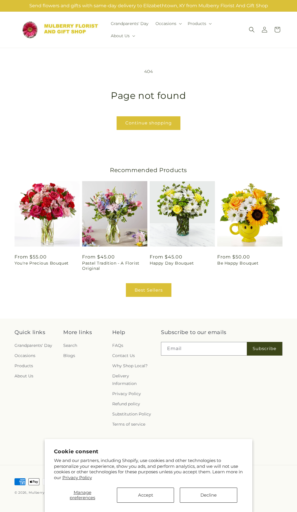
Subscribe (264, 348)
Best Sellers (149, 290)
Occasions (25, 355)
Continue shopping (148, 123)
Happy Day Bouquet (172, 263)
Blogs (69, 355)
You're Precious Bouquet (42, 263)
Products (24, 365)
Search (70, 345)
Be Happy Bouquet (238, 263)
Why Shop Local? (130, 365)
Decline (208, 495)
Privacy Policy (77, 477)
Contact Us (123, 355)
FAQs (117, 345)
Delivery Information (124, 379)
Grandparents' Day (33, 345)
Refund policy (126, 403)
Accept (145, 495)
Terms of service (128, 424)
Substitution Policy (131, 414)
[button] (168, 23)
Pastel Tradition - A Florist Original (111, 266)
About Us (24, 376)
